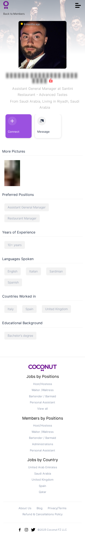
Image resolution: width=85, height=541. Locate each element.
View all (42, 408)
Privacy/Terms (57, 508)
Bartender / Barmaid (42, 396)
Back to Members (14, 13)
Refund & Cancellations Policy (42, 514)
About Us (25, 508)
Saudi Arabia (42, 473)
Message (43, 131)
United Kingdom (42, 479)
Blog (39, 508)
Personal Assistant (42, 402)
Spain (42, 486)
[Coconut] (42, 369)
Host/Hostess (42, 384)
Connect (13, 131)
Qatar (42, 492)
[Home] (6, 5)
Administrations (42, 444)
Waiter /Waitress (43, 390)
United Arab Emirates (42, 467)
